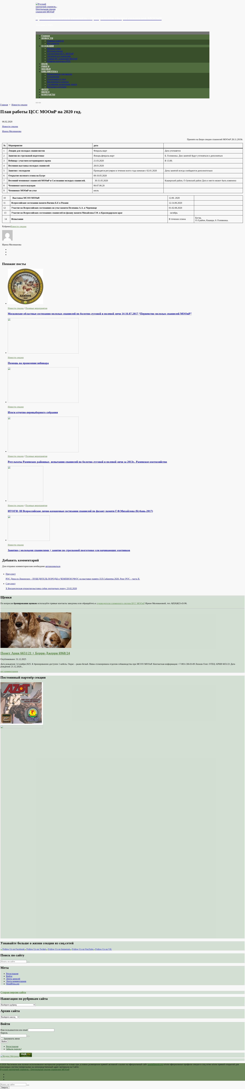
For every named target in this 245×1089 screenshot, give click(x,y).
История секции (55, 51)
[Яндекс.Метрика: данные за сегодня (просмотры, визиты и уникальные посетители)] (9, 1056)
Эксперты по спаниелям (59, 56)
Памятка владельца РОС (59, 61)
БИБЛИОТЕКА (49, 71)
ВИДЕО (45, 92)
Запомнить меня (12, 1038)
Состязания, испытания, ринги (62, 84)
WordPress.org (12, 984)
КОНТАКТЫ (48, 94)
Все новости (53, 43)
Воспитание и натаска (58, 82)
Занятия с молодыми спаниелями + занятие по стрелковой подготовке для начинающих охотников (69, 550)
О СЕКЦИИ (47, 46)
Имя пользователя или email (14, 1030)
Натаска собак (54, 48)
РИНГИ (45, 66)
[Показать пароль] (28, 1036)
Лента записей (13, 979)
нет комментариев (9, 671)
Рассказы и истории (56, 87)
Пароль (4, 1033)
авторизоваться (52, 566)
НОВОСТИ (47, 38)
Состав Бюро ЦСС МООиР (60, 53)
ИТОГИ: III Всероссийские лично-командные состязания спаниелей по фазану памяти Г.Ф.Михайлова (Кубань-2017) (80, 511)
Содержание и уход (56, 79)
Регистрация (12, 973)
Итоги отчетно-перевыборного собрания (33, 412)
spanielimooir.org (155, 1064)
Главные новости (55, 41)
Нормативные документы (59, 74)
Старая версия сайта (13, 992)
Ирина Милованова (11, 131)
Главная (45, 36)
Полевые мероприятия (36, 308)
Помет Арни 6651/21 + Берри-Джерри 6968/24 (35, 653)
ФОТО (44, 89)
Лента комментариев (16, 981)
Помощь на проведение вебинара (28, 363)
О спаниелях (53, 76)
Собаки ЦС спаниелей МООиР (62, 59)
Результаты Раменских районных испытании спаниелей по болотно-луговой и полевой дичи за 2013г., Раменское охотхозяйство (87, 461)
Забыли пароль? (14, 1049)
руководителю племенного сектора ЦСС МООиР (121, 603)
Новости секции (19, 105)
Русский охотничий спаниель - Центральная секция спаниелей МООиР (34, 1069)
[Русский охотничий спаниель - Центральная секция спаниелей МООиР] (122, 8)
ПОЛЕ (44, 64)
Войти (9, 976)
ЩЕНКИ (46, 69)
